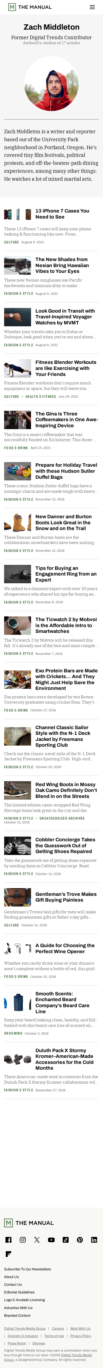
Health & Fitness (41, 397)
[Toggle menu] (92, 7)
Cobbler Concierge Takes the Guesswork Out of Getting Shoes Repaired (65, 845)
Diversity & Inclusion (23, 1336)
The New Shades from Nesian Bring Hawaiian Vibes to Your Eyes (62, 265)
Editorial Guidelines (19, 1292)
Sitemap (38, 1343)
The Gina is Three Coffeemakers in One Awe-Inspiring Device (66, 419)
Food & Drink (16, 448)
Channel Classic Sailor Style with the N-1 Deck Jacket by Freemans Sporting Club (62, 736)
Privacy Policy (80, 1336)
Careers (58, 1328)
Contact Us (13, 1284)
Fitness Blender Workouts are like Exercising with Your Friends (65, 368)
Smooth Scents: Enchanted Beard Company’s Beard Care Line (62, 1002)
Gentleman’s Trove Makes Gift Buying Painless (66, 897)
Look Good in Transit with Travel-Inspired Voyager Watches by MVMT (65, 316)
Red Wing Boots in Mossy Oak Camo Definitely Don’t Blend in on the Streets (66, 790)
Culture (11, 242)
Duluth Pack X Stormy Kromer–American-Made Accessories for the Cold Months (64, 1059)
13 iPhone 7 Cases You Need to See (62, 214)
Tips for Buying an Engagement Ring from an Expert (66, 574)
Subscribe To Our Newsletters (27, 1269)
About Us (11, 1276)
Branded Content (17, 1315)
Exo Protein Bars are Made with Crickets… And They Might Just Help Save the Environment (66, 679)
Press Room (17, 1343)
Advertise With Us (18, 1307)
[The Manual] (30, 7)
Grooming (13, 1033)
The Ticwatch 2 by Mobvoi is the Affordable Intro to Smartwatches (66, 625)
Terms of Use (54, 1336)
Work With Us (80, 1328)
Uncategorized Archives (62, 818)
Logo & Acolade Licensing (24, 1299)
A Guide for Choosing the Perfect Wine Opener (65, 948)
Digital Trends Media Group (25, 1328)
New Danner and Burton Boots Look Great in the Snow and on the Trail (63, 522)
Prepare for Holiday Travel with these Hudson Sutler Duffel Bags (66, 471)
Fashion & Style (18, 294)
